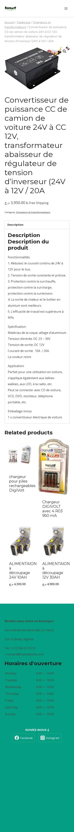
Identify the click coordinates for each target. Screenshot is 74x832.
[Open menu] (65, 8)
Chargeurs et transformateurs (33, 212)
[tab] (37, 225)
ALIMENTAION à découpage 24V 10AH (23, 570)
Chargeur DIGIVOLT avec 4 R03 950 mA (52, 509)
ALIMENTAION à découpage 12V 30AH (56, 570)
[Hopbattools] (11, 8)
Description (15, 224)
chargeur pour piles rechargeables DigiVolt (22, 483)
